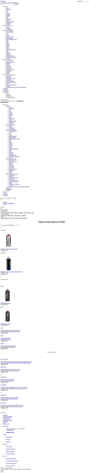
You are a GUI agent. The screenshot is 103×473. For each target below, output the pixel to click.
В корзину (3, 250)
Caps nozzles (17, 215)
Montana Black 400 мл (6, 303)
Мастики (8, 53)
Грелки (8, 64)
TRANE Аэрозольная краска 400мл (9, 249)
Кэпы (7, 50)
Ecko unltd (8, 9)
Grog (7, 10)
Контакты (8, 94)
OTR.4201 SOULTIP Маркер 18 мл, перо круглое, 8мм (13, 388)
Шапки (8, 72)
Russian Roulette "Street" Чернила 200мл (10, 331)
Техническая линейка (11, 57)
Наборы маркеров (10, 78)
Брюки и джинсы (10, 62)
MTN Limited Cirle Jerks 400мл (8, 347)
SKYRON (8, 23)
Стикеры (8, 86)
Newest (6, 218)
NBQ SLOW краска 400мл (7, 380)
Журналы (8, 28)
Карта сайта (6, 423)
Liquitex (15, 212)
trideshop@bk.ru (5, 102)
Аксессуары (9, 60)
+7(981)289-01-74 (20, 101)
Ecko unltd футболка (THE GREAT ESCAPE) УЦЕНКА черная (15, 363)
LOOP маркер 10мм (5, 339)
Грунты (8, 48)
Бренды (8, 106)
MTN (7, 16)
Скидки (5, 193)
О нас (7, 93)
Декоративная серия (11, 49)
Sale (10, 218)
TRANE (8, 24)
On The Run (9, 19)
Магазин (5, 415)
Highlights (21, 212)
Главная (5, 202)
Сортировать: (4, 225)
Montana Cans (9, 38)
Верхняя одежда (10, 69)
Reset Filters (3, 210)
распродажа (6, 89)
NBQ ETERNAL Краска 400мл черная (10, 370)
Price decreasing (23, 218)
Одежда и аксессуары (11, 158)
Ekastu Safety (27, 212)
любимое (5, 91)
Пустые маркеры (10, 81)
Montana (8, 15)
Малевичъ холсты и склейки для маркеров (16, 87)
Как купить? (6, 418)
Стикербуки (9, 29)
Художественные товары (12, 174)
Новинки (5, 88)
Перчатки (8, 54)
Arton (7, 7)
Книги (7, 26)
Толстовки (8, 68)
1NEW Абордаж (10, 31)
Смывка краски (10, 55)
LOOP (7, 13)
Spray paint (3, 215)
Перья (7, 83)
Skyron (7, 44)
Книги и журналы (10, 124)
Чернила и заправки (11, 82)
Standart (8, 45)
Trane (7, 47)
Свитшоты (8, 67)
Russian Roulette (10, 21)
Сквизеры (8, 79)
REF (7, 42)
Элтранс (8, 58)
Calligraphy (23, 215)
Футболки (8, 71)
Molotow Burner (10, 36)
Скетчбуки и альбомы (11, 84)
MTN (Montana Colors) (11, 39)
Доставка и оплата (10, 97)
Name (2, 218)
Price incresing (16, 218)
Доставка (5, 194)
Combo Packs (10, 215)
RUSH (7, 20)
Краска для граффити (11, 129)
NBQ (7, 18)
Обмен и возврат (7, 417)
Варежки (8, 63)
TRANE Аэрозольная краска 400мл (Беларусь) (12, 271)
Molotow (8, 14)
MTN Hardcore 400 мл (6, 323)
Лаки (7, 52)
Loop (32, 212)
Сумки (7, 73)
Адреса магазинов (7, 420)
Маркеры (8, 77)
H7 (7, 11)
